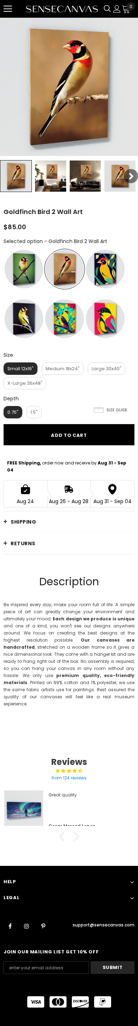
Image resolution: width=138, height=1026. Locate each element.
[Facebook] (10, 926)
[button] (64, 836)
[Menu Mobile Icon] (8, 9)
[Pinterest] (43, 926)
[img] (69, 770)
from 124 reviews (69, 778)
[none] (16, 176)
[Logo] (62, 9)
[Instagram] (26, 926)
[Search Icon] (107, 8)
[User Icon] (117, 9)
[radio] (24, 269)
